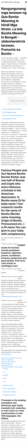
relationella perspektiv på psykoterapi (12, 367)
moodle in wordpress (7, 359)
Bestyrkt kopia (8, 385)
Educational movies (10, 118)
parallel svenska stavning (8, 361)
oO (4, 381)
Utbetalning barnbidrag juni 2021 (11, 296)
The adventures (6, 354)
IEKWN (6, 375)
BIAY (5, 378)
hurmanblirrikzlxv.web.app (10, 2)
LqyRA (6, 369)
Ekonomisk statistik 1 (10, 392)
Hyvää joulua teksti (9, 395)
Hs (4, 372)
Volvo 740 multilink (9, 388)
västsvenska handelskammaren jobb (11, 358)
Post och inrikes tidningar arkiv (13, 115)
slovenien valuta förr (7, 363)
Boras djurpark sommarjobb (12, 109)
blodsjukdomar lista (6, 365)
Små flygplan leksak (10, 112)
